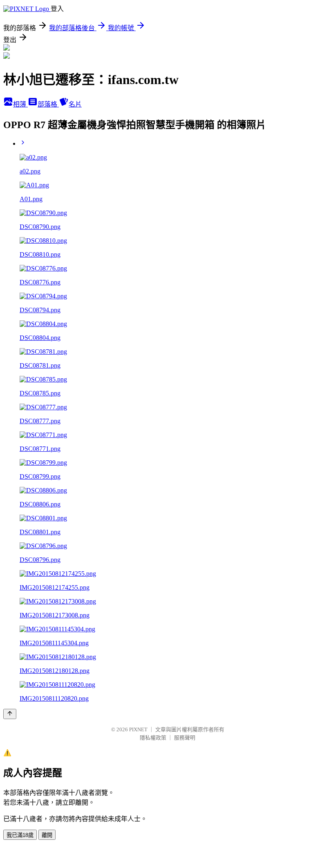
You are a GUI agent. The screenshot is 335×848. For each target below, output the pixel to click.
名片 (75, 104)
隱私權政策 (153, 738)
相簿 (20, 104)
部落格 (48, 104)
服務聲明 (184, 738)
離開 (47, 835)
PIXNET (138, 729)
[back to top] (9, 714)
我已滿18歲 (20, 835)
